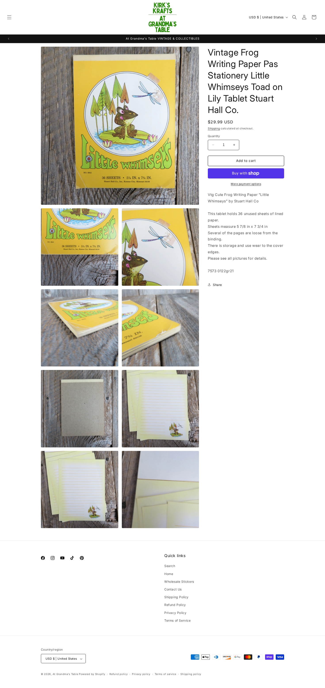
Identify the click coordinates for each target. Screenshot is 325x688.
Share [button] (217, 285)
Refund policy (118, 674)
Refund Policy (175, 605)
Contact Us (173, 589)
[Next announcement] (316, 38)
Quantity (214, 136)
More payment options (246, 184)
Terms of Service (177, 620)
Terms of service (165, 674)
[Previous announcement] (8, 38)
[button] (9, 17)
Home (168, 574)
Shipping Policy (176, 597)
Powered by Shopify (92, 674)
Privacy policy (141, 674)
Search (169, 566)
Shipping (214, 128)
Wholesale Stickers (179, 581)
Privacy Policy (175, 613)
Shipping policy (190, 674)
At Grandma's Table (66, 674)
